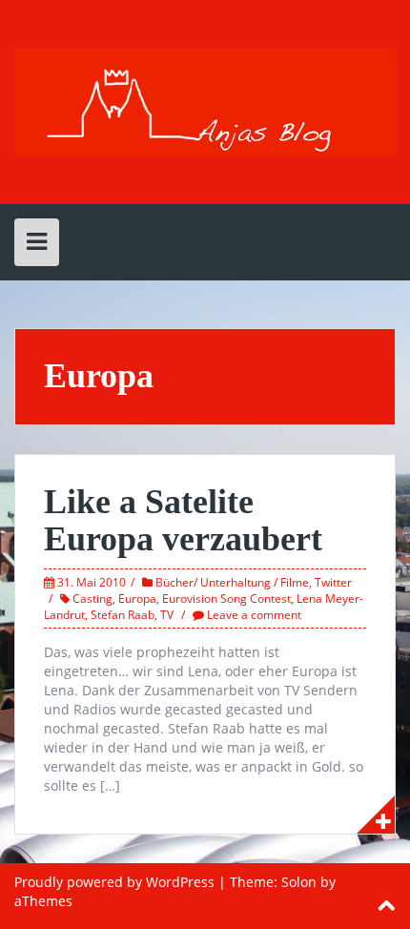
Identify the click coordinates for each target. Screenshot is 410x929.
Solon (299, 882)
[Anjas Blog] (205, 101)
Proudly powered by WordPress (114, 882)
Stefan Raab (122, 615)
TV (167, 615)
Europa (137, 598)
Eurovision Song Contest (226, 598)
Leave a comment (254, 615)
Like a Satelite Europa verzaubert (183, 521)
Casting (92, 598)
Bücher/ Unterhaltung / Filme (232, 582)
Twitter (333, 582)
